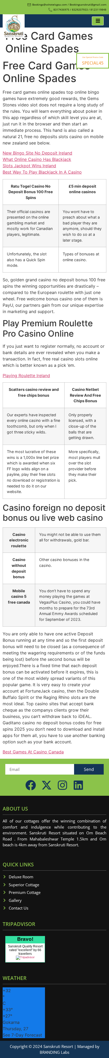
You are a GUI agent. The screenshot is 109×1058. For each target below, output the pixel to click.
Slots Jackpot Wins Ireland (29, 165)
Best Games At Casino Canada (33, 751)
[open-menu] (98, 20)
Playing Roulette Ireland (26, 375)
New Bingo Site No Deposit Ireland (37, 153)
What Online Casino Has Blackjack (37, 159)
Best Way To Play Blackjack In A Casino (42, 172)
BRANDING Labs (54, 1052)
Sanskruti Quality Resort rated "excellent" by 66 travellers (25, 950)
